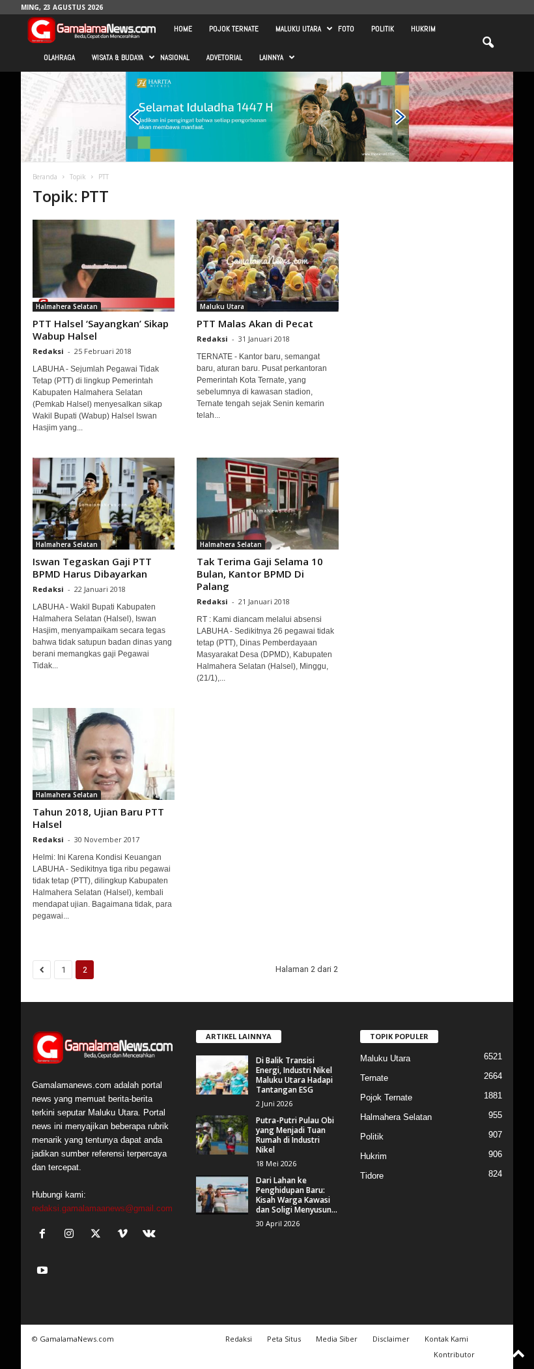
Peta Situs (284, 1339)
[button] (487, 43)
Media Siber (337, 1339)
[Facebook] (45, 1235)
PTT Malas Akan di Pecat (255, 323)
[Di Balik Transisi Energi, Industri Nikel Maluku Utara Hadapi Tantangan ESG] (222, 1075)
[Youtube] (44, 1271)
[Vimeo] (125, 1235)
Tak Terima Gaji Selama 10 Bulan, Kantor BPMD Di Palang (260, 574)
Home (183, 28)
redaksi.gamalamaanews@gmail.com (102, 1208)
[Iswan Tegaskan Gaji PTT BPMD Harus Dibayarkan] (104, 504)
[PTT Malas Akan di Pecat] (268, 266)
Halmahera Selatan (67, 306)
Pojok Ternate (234, 28)
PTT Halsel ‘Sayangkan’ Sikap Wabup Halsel (101, 329)
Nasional (175, 57)
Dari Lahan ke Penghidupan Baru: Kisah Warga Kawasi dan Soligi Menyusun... (296, 1195)
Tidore (372, 1176)
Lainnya (271, 57)
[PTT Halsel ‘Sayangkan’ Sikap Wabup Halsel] (104, 266)
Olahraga (59, 57)
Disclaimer (391, 1339)
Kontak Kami (446, 1339)
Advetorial (224, 57)
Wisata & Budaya (117, 57)
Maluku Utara (298, 28)
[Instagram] (72, 1235)
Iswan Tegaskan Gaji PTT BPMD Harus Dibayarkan (92, 567)
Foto (346, 28)
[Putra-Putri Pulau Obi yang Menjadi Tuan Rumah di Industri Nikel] (222, 1135)
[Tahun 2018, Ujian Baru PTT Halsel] (104, 754)
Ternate (374, 1078)
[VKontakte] (151, 1235)
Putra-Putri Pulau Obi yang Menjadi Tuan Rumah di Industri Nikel (295, 1135)
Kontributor (454, 1354)
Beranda (45, 176)
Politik (382, 28)
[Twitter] (98, 1235)
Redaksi (48, 351)
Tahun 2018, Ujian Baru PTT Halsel (98, 818)
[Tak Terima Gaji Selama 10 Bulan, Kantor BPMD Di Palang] (268, 504)
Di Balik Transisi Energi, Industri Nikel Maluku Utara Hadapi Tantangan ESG (294, 1075)
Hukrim (423, 28)
